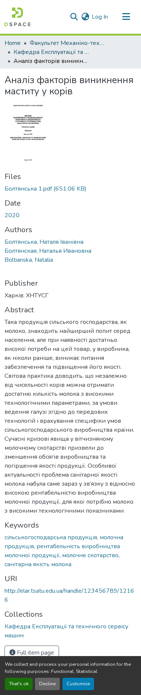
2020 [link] (12, 215)
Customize (78, 683)
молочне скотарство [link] (90, 555)
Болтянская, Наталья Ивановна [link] (48, 251)
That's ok (19, 683)
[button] (17, 16)
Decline (47, 683)
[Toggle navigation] (125, 17)
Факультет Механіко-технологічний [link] (67, 43)
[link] (70, 188)
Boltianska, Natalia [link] (29, 260)
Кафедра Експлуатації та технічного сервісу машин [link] (51, 52)
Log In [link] (100, 17)
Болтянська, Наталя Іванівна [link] (44, 242)
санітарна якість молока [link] (38, 564)
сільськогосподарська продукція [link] (51, 537)
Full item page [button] (34, 653)
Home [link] (13, 43)
